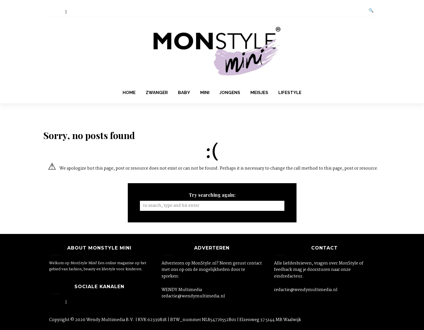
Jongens (229, 92)
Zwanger (157, 92)
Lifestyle (289, 92)
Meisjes (259, 92)
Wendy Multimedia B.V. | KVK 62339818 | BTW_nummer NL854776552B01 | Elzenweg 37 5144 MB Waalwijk (193, 319)
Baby (184, 92)
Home (129, 92)
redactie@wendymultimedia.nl (193, 296)
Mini (204, 92)
